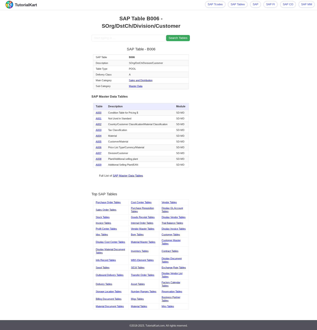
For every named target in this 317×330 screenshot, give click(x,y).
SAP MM (306, 4)
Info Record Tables (106, 260)
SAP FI (270, 4)
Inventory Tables (140, 251)
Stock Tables (103, 217)
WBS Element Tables (142, 260)
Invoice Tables (103, 223)
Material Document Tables (110, 306)
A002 (98, 124)
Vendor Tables (169, 202)
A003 (98, 130)
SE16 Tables (137, 267)
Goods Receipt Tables (143, 217)
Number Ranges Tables (143, 291)
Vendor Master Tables (142, 228)
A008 (98, 158)
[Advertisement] (67, 59)
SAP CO (288, 4)
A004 (98, 135)
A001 (98, 118)
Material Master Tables (143, 242)
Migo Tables (137, 298)
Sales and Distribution (140, 80)
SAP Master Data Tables (128, 175)
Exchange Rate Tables (174, 267)
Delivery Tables (104, 284)
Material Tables (139, 306)
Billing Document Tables (109, 298)
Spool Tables (102, 267)
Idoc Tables (102, 234)
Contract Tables (170, 251)
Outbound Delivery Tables (109, 275)
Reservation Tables (172, 291)
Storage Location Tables (109, 291)
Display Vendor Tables (174, 217)
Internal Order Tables (142, 223)
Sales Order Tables (106, 209)
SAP (255, 4)
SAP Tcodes (215, 4)
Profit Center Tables (106, 228)
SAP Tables (238, 4)
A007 (98, 153)
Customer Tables (171, 234)
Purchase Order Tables (108, 202)
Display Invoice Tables (174, 228)
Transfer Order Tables (142, 275)
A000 (98, 112)
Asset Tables (138, 284)
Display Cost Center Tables (110, 242)
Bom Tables (137, 234)
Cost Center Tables (141, 202)
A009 (98, 164)
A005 (98, 141)
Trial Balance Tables (172, 223)
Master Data (135, 86)
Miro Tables (168, 306)
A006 (98, 147)
